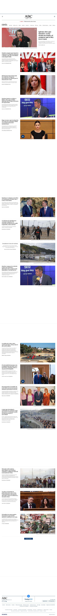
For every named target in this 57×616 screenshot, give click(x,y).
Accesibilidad (43, 604)
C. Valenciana (32, 25)
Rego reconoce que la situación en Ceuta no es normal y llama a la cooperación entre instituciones (10, 122)
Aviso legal (38, 604)
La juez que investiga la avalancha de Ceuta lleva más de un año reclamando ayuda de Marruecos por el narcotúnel (10, 412)
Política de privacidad (19, 604)
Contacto (13, 604)
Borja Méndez (4, 229)
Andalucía (27, 25)
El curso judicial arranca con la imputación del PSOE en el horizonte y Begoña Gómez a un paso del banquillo (9, 367)
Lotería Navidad (29, 609)
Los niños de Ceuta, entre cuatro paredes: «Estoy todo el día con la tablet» (10, 345)
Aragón (50, 25)
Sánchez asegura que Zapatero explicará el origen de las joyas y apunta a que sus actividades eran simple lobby (10, 55)
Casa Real (10, 25)
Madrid (20, 25)
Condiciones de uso (33, 604)
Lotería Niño (15, 609)
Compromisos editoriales (33, 606)
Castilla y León (15, 25)
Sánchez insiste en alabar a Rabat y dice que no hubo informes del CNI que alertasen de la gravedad (10, 100)
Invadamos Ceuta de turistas (10, 243)
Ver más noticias (28, 538)
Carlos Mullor (4, 503)
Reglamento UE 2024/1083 (50, 604)
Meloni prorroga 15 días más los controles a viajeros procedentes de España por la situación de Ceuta (10, 77)
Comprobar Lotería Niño (8, 609)
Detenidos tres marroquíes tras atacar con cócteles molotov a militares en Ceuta (9, 516)
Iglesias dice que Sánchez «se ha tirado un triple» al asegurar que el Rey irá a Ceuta (46, 35)
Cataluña (23, 25)
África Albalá (4, 130)
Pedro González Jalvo (5, 276)
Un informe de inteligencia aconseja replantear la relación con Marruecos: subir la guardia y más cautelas (10, 222)
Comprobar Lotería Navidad (22, 609)
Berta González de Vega (8, 249)
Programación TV (40, 609)
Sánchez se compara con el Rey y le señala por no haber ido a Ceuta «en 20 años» (10, 199)
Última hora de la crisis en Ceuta (30, 21)
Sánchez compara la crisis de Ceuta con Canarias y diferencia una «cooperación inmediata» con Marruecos (9, 268)
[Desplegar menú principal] (2, 16)
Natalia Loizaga (4, 355)
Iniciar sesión (54, 16)
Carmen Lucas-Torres (5, 376)
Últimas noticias (46, 609)
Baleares (54, 25)
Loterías (51, 609)
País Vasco (36, 25)
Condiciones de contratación (24, 606)
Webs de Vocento (52, 614)
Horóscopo (34, 609)
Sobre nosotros (8, 604)
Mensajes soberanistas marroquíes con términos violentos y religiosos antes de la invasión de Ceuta (10, 470)
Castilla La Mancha (45, 25)
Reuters (3, 84)
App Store (45, 601)
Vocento (3, 604)
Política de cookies (26, 604)
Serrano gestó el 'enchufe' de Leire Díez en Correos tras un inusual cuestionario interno (9, 388)
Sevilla (30, 18)
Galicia (40, 25)
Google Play (52, 601)
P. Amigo (3, 523)
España (4, 25)
